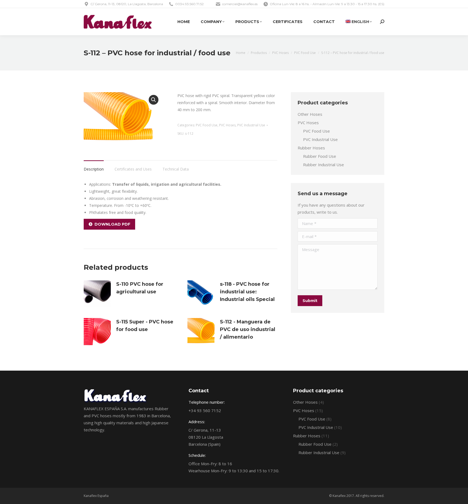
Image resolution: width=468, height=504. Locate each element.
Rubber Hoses (311, 147)
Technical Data (175, 169)
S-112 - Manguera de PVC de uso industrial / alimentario (247, 329)
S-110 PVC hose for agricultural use (139, 288)
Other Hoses (310, 114)
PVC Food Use (206, 125)
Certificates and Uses (133, 169)
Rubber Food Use (319, 156)
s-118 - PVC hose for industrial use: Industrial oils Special (247, 291)
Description (94, 169)
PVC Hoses (227, 125)
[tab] (94, 166)
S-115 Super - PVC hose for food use (144, 325)
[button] (153, 100)
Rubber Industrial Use (323, 164)
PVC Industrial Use (251, 125)
